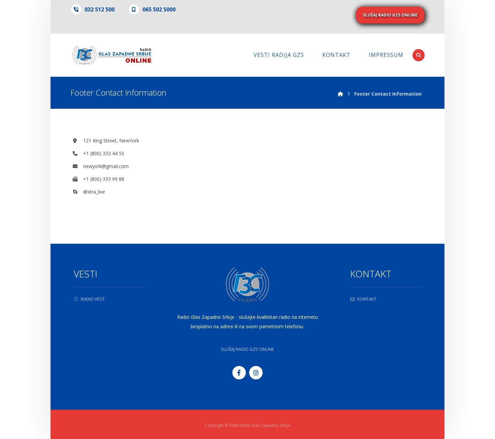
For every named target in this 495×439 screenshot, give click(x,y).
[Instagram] (256, 372)
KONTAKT (366, 299)
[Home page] (340, 94)
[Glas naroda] (112, 55)
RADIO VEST (93, 299)
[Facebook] (239, 372)
